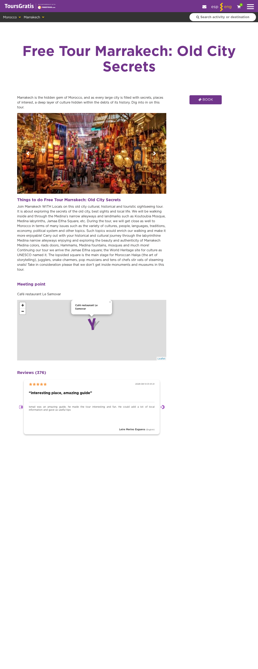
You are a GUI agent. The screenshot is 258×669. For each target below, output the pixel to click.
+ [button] (22, 305)
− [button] (22, 311)
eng (228, 7)
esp (214, 7)
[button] (28, 153)
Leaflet (161, 359)
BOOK (207, 99)
